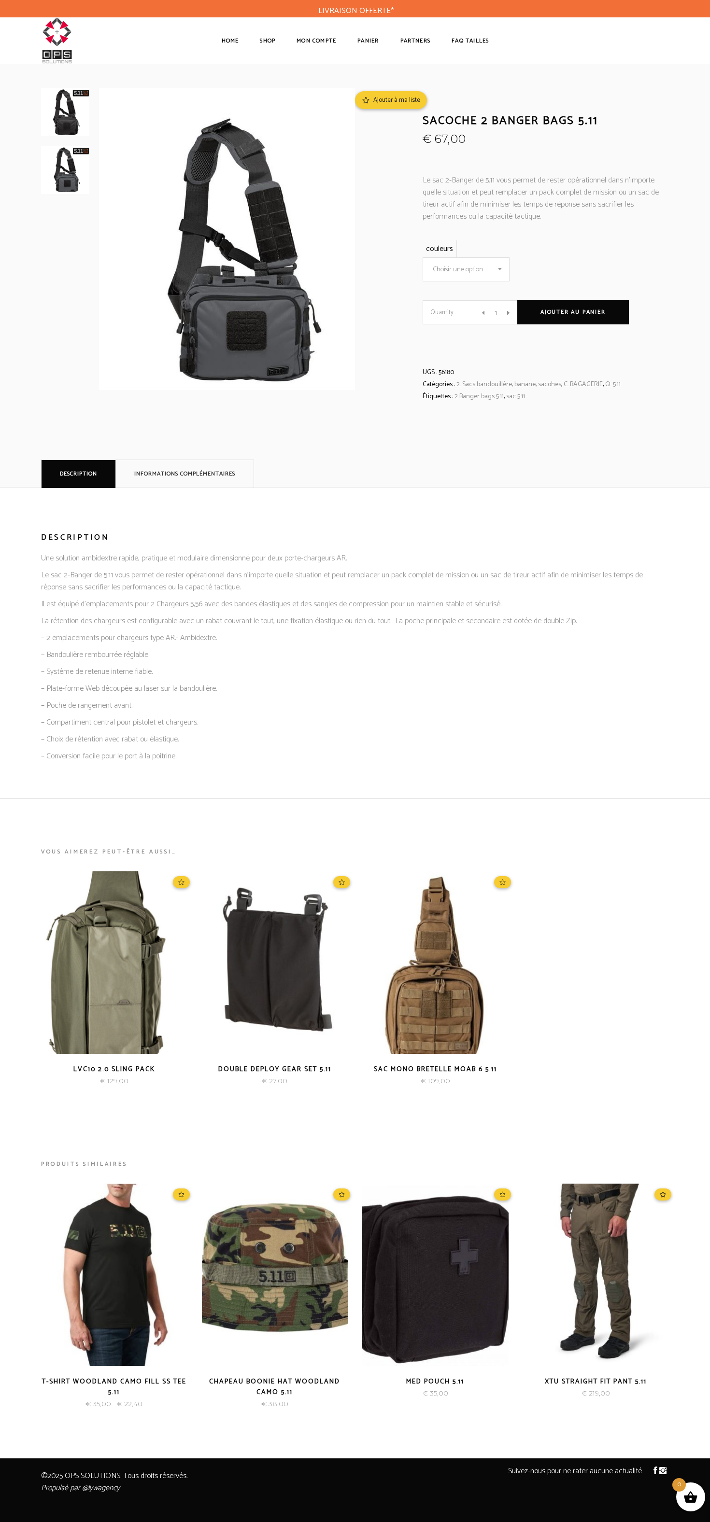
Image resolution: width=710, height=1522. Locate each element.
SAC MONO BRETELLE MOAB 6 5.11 (435, 1069)
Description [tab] (78, 473)
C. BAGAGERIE (583, 384)
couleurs (439, 248)
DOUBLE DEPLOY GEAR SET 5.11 (274, 1069)
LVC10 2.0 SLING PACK (114, 1069)
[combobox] (466, 269)
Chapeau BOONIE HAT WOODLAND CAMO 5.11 (274, 1387)
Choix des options (81, 1081)
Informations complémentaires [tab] (184, 473)
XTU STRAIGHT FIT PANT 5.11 (596, 1381)
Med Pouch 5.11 (435, 1381)
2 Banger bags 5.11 (479, 396)
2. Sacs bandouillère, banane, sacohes (508, 384)
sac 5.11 (515, 396)
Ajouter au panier (573, 312)
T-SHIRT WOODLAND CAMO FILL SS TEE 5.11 (114, 1387)
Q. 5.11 (613, 384)
